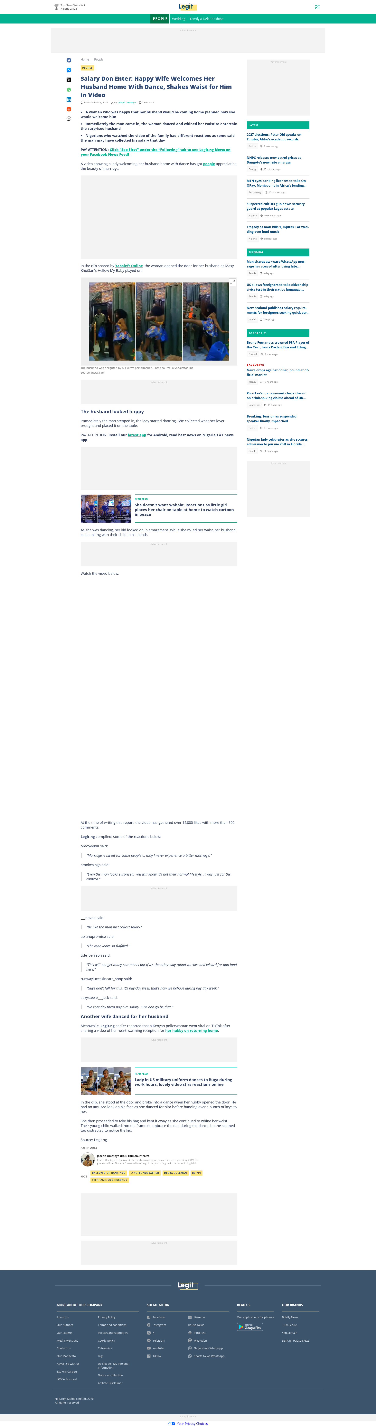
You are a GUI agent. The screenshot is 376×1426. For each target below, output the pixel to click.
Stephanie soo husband (109, 1180)
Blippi (196, 1173)
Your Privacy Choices (192, 1423)
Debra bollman (175, 1173)
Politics (252, 146)
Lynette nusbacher (144, 1173)
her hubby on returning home (191, 1030)
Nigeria (253, 215)
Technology (255, 192)
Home (85, 59)
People (160, 18)
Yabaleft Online (129, 265)
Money (252, 381)
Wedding (178, 19)
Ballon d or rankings (108, 1173)
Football (253, 354)
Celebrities (254, 405)
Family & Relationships (206, 19)
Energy (252, 169)
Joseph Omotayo (127, 102)
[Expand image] (232, 282)
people (209, 163)
